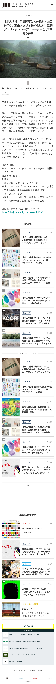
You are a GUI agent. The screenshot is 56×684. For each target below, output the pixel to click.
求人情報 (25, 88)
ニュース (28, 16)
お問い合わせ (39, 670)
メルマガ (29, 670)
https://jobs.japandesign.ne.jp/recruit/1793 (22, 212)
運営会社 (15, 670)
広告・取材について (22, 670)
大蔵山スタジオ (12, 88)
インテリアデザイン (39, 88)
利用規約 (34, 670)
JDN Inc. (30, 681)
